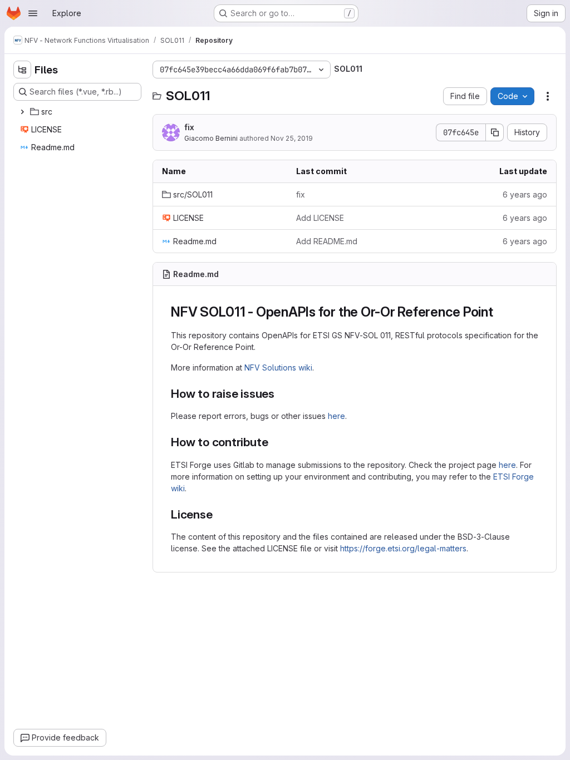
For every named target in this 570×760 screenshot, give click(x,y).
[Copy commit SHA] (495, 132)
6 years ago (525, 194)
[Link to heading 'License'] (219, 514)
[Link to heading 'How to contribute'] (274, 442)
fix (189, 127)
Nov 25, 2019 (292, 138)
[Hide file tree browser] (22, 69)
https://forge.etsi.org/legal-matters (403, 548)
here (336, 416)
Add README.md (326, 241)
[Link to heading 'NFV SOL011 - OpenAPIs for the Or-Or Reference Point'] (500, 312)
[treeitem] (78, 112)
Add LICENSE (320, 218)
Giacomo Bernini (211, 138)
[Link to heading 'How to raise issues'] (280, 394)
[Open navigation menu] (33, 13)
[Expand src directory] (22, 112)
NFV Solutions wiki (278, 367)
